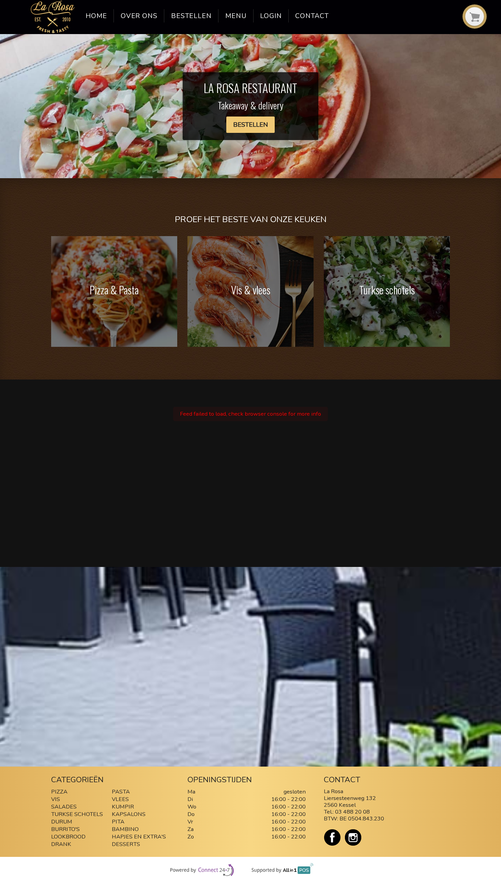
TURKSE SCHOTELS (77, 814)
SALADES (64, 807)
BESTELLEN (250, 124)
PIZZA (59, 792)
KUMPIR (123, 807)
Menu (236, 15)
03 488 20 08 (352, 812)
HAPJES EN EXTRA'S (139, 837)
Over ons (139, 15)
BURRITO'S (65, 829)
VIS (55, 799)
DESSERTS (126, 844)
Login (271, 15)
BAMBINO (126, 829)
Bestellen (191, 15)
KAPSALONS (129, 814)
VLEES (120, 799)
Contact (312, 15)
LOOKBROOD (68, 837)
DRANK (61, 844)
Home (96, 15)
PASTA (121, 792)
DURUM (61, 822)
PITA (118, 822)
